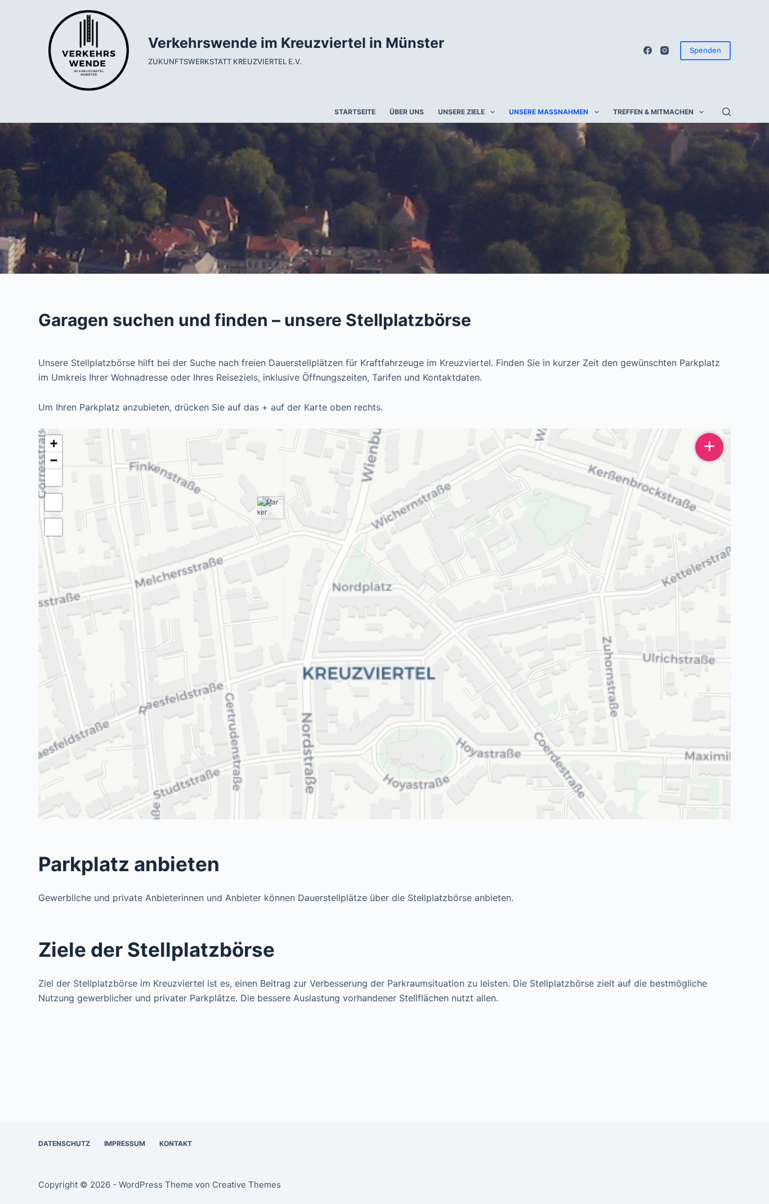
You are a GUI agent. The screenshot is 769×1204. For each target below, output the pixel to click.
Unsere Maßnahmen (548, 112)
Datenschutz (64, 1143)
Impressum (124, 1143)
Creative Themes (246, 1184)
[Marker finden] (53, 502)
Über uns (407, 112)
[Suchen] (726, 112)
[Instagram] (664, 50)
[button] (268, 508)
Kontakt (175, 1143)
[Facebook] (647, 50)
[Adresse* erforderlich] (53, 527)
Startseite (354, 112)
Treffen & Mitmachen (653, 112)
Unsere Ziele (461, 112)
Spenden (705, 50)
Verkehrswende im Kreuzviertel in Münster (296, 42)
